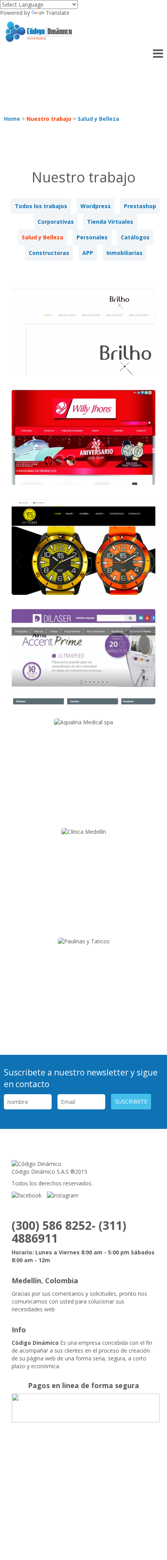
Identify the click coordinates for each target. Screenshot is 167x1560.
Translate (58, 12)
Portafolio (58, 1487)
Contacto (71, 1504)
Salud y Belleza (98, 118)
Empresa (85, 1470)
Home (12, 118)
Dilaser (83, 662)
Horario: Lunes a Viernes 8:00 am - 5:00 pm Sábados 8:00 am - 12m (83, 1256)
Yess (83, 553)
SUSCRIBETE (131, 1101)
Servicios (125, 1470)
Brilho (83, 334)
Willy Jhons (83, 443)
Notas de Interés (113, 1487)
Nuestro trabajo (48, 118)
